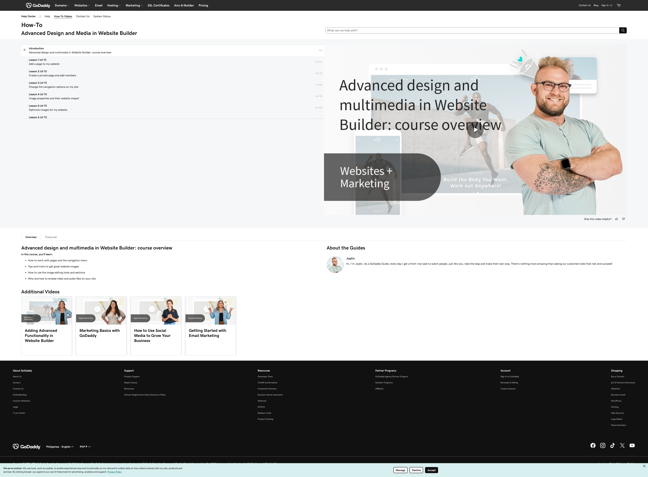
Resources (129, 389)
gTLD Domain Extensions (623, 382)
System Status (102, 16)
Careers (17, 382)
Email (99, 5)
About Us (17, 376)
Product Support (132, 376)
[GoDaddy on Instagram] (603, 447)
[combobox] (472, 30)
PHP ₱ (83, 446)
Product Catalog (265, 419)
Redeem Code (264, 413)
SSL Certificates (158, 5)
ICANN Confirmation (267, 382)
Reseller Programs (384, 382)
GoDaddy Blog (19, 395)
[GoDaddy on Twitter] (622, 447)
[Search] (623, 30)
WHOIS (261, 407)
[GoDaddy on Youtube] (632, 447)
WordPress (616, 401)
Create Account (508, 389)
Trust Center (19, 413)
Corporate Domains (267, 389)
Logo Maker (617, 419)
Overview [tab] (30, 237)
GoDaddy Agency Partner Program (391, 376)
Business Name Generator (270, 395)
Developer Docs (265, 376)
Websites (615, 389)
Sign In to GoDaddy (510, 376)
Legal (15, 407)
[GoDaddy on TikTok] (613, 447)
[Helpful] (616, 219)
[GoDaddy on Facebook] (593, 447)
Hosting (614, 407)
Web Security (617, 413)
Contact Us (82, 16)
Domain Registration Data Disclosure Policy (145, 395)
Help (47, 16)
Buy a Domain (617, 376)
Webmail (262, 401)
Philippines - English (58, 446)
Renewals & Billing (509, 382)
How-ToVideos (63, 16)
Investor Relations (21, 401)
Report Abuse (130, 382)
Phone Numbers (618, 425)
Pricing (203, 5)
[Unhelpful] (623, 219)
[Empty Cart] (618, 5)
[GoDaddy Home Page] (27, 446)
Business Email (618, 395)
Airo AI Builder (184, 5)
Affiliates (379, 389)
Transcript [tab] (51, 237)
